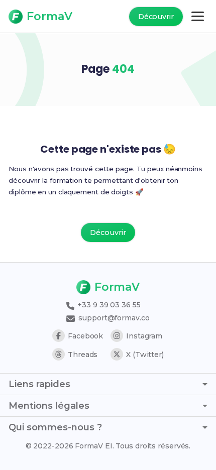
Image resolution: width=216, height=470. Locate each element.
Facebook (85, 335)
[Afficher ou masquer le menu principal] (197, 16)
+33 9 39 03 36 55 (107, 304)
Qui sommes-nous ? (55, 427)
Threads (82, 354)
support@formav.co (112, 317)
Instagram (144, 335)
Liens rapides (39, 384)
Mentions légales (49, 405)
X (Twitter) (145, 354)
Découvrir (156, 16)
